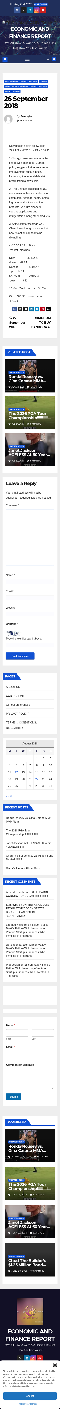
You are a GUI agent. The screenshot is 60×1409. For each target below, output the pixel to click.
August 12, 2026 (22, 1156)
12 (16, 772)
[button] (55, 1364)
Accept (30, 1395)
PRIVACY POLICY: (17, 713)
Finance (43, 81)
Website (11, 607)
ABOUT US (13, 687)
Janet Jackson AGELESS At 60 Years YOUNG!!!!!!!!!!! (28, 454)
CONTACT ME (15, 695)
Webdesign (13, 964)
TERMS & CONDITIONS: (21, 722)
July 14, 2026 (20, 1195)
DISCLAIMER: (15, 727)
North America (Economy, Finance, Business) (26, 86)
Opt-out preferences (28, 1404)
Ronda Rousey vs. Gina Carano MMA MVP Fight (25, 380)
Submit (14, 1096)
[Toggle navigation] (27, 59)
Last (34, 1038)
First (8, 1038)
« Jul (9, 796)
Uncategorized (12, 91)
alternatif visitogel (16, 924)
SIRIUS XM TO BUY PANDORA (41, 322)
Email (10, 591)
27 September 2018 (17, 322)
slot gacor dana (15, 944)
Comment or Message (20, 1064)
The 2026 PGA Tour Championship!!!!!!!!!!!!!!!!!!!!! (30, 417)
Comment (12, 505)
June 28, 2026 (20, 1271)
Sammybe (26, 116)
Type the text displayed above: (24, 638)
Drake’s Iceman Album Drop (23, 868)
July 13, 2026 (20, 1233)
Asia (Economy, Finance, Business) (21, 81)
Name (10, 575)
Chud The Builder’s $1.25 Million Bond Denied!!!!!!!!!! (27, 1264)
